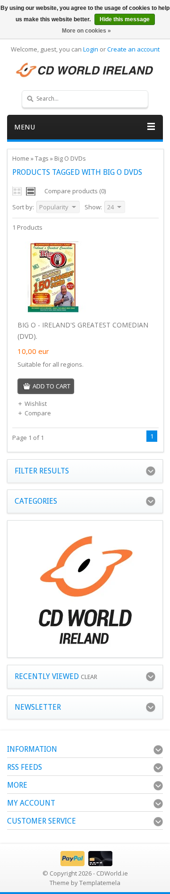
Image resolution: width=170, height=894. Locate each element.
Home (20, 158)
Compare (38, 413)
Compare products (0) (75, 191)
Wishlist (36, 403)
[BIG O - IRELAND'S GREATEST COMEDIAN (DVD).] (52, 310)
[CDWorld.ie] (85, 70)
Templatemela (99, 882)
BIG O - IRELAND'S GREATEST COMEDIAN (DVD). (82, 330)
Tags (42, 158)
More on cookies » (86, 30)
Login (90, 49)
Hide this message (125, 19)
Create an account (133, 49)
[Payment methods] (85, 864)
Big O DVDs (70, 158)
